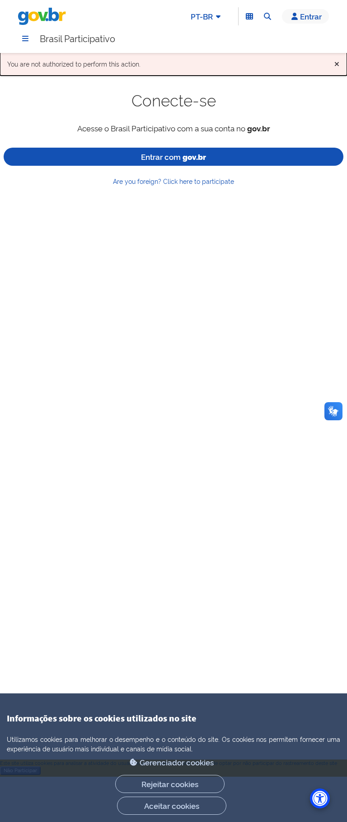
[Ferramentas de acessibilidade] (320, 798)
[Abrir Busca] (267, 16)
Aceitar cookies (171, 805)
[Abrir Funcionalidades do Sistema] (249, 16)
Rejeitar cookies (169, 784)
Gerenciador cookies (177, 762)
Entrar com (173, 156)
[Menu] (25, 38)
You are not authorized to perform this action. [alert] (173, 62)
